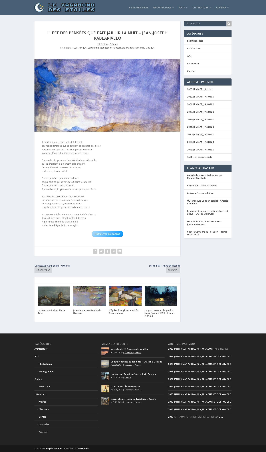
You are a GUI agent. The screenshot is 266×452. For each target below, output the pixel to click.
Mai (194, 348)
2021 (189, 126)
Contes (42, 416)
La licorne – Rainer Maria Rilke (52, 311)
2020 (189, 134)
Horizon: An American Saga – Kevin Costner (133, 374)
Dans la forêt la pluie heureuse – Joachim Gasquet (204, 223)
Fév (180, 348)
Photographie (46, 371)
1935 (75, 47)
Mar (184, 348)
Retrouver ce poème (107, 233)
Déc (229, 356)
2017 (189, 157)
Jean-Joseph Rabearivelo (112, 47)
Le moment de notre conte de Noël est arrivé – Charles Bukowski (207, 212)
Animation (44, 386)
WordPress (83, 448)
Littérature (200, 7)
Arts (182, 7)
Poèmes (114, 44)
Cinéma (221, 7)
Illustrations (45, 363)
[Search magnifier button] (229, 23)
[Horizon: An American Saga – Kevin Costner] (105, 376)
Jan (176, 348)
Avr (190, 348)
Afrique (83, 47)
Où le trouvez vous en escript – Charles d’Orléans (207, 202)
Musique (150, 47)
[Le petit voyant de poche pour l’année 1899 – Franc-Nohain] (161, 296)
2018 (189, 149)
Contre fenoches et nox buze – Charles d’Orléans (136, 361)
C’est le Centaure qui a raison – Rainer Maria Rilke (207, 233)
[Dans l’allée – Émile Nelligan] (105, 388)
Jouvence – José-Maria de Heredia (87, 311)
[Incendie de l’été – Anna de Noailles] (105, 351)
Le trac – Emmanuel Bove (200, 193)
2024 (189, 104)
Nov (224, 356)
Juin (199, 348)
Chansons (44, 409)
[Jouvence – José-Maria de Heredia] (89, 296)
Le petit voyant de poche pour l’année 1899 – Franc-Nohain (159, 313)
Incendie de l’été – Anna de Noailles (129, 349)
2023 (189, 111)
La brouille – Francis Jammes (202, 185)
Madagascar (132, 47)
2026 (189, 89)
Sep (214, 356)
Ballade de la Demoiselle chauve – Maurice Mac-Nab (204, 176)
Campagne (93, 47)
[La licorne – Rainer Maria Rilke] (54, 296)
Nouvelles (44, 424)
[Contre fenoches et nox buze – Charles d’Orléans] (105, 364)
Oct (219, 356)
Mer (142, 47)
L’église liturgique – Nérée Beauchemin (123, 311)
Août (209, 348)
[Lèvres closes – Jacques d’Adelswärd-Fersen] (105, 401)
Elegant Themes (54, 448)
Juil (204, 348)
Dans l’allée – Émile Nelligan (125, 386)
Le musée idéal (139, 7)
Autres (42, 401)
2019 (189, 141)
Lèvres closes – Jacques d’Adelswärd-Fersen (133, 398)
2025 (189, 96)
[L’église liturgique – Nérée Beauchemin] (125, 296)
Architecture (162, 7)
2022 (189, 119)
